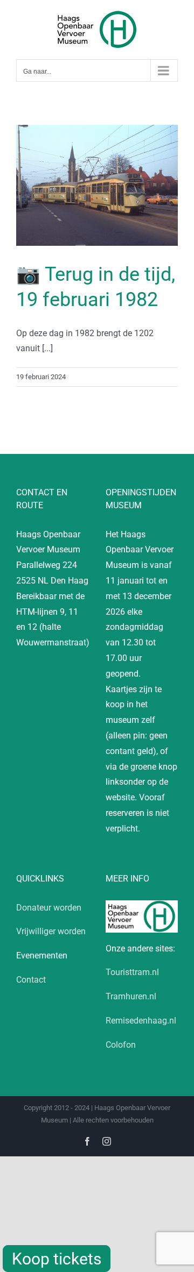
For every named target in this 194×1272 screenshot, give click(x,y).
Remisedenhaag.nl (141, 1020)
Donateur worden (48, 908)
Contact (31, 980)
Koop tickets (56, 1258)
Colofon (121, 1045)
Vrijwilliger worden (51, 931)
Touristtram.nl (132, 972)
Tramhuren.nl (131, 996)
